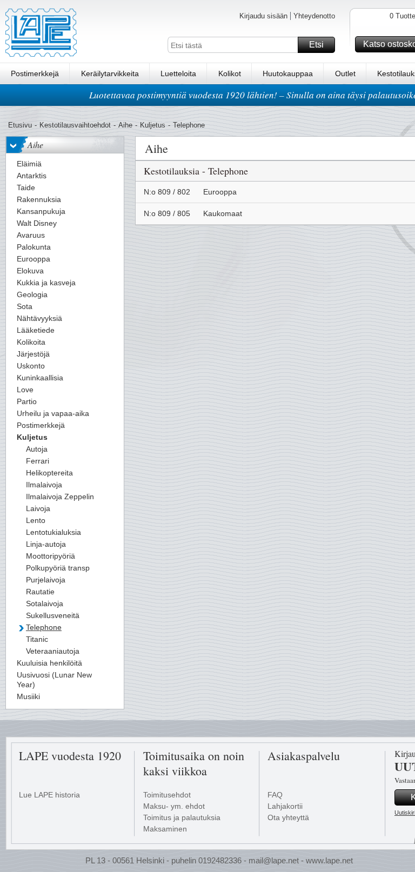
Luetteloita (178, 73)
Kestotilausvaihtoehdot (75, 125)
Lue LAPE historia (49, 794)
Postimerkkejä (35, 73)
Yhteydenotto (314, 16)
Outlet (345, 73)
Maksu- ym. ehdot (174, 806)
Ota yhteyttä (288, 817)
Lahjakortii (285, 806)
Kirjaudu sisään (263, 16)
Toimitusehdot (167, 794)
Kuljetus (152, 125)
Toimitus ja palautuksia (181, 817)
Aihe (125, 125)
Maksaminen (165, 828)
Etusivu (20, 125)
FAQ (275, 794)
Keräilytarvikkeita (110, 73)
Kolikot (229, 73)
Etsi (316, 44)
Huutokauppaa (288, 73)
